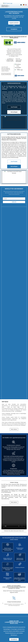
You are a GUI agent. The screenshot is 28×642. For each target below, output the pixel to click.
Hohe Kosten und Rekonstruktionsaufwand (13, 456)
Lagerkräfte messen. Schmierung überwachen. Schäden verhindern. (5, 6)
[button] (21, 5)
